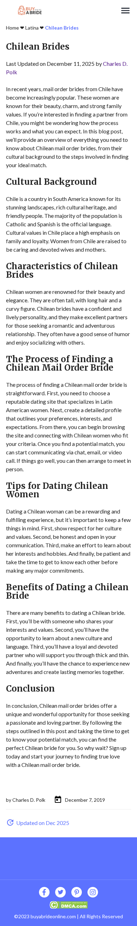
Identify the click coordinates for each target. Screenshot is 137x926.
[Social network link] (44, 892)
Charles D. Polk (28, 800)
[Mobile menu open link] (125, 10)
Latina (32, 28)
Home (12, 28)
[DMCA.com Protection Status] (69, 904)
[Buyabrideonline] (63, 11)
